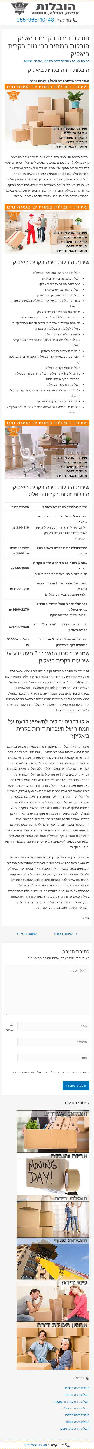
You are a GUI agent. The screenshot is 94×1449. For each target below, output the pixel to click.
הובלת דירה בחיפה (56, 61)
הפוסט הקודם (65, 934)
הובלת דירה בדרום (77, 1388)
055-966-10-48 (35, 20)
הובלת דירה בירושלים (75, 1408)
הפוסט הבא (27, 934)
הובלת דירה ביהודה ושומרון (71, 1401)
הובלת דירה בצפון (77, 1421)
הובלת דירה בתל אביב (75, 1428)
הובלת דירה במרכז (77, 1415)
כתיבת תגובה (80, 61)
